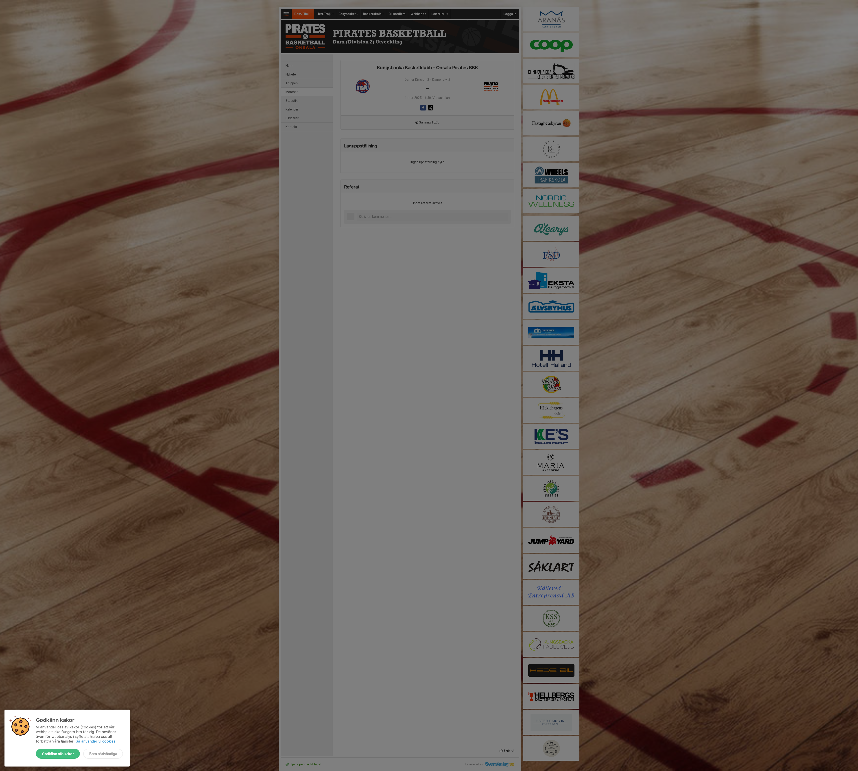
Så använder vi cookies (95, 741)
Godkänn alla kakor (58, 754)
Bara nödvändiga (103, 754)
